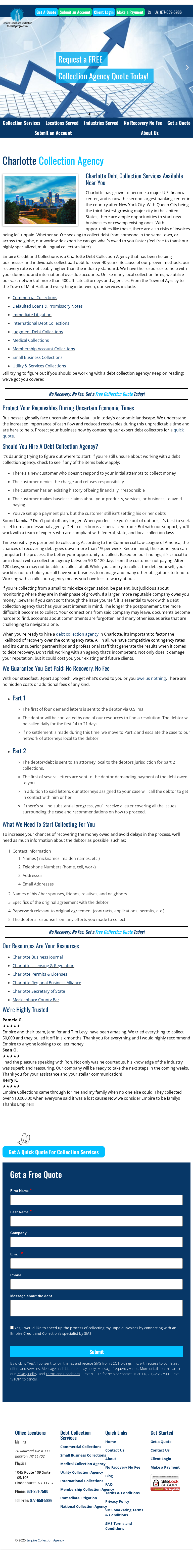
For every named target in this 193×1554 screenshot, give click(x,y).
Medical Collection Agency (83, 1463)
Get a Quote (178, 122)
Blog (109, 1475)
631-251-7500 (38, 1491)
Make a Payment (165, 1467)
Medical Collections (31, 340)
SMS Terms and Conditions (118, 1526)
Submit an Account (53, 132)
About (110, 1458)
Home (110, 1441)
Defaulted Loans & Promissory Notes (48, 306)
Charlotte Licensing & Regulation (43, 965)
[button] (6, 67)
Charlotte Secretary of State (39, 991)
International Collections (81, 1480)
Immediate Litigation (32, 314)
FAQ (109, 1484)
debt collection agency (77, 634)
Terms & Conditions (122, 1492)
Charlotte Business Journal (38, 957)
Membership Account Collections (44, 349)
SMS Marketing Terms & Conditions (124, 1512)
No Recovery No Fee (143, 122)
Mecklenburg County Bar (36, 1000)
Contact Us (114, 1450)
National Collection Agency (83, 1506)
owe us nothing (151, 678)
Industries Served (101, 122)
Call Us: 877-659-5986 (165, 12)
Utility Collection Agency (81, 1472)
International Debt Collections (41, 323)
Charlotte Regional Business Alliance (47, 982)
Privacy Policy (117, 1501)
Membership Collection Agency (87, 1489)
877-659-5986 (41, 1500)
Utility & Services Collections (39, 366)
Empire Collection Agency (45, 1540)
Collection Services (21, 122)
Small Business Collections (38, 357)
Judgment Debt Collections (38, 332)
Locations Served (62, 122)
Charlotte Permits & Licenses (40, 974)
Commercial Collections (35, 297)
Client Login (161, 1458)
